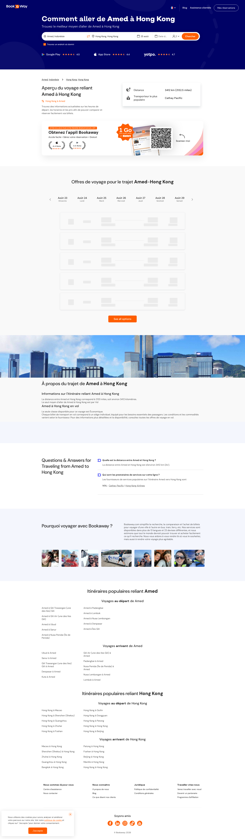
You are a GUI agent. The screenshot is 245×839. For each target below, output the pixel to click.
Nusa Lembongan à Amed (97, 674)
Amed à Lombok (92, 613)
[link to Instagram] (124, 823)
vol (172, 417)
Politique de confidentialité (146, 789)
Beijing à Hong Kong (94, 756)
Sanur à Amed (49, 658)
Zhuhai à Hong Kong (52, 756)
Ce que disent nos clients (104, 797)
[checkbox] (44, 44)
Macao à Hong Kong (52, 746)
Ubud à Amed (49, 652)
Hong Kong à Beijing (94, 731)
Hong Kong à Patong (94, 720)
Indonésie (54, 79)
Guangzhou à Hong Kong (54, 761)
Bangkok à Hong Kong (53, 767)
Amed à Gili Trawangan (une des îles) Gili (56, 609)
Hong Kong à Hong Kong (96, 726)
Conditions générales (144, 793)
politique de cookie (53, 820)
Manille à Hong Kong (94, 761)
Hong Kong (71, 79)
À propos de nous (100, 789)
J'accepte (38, 830)
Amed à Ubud (49, 624)
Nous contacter (50, 793)
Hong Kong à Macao (52, 710)
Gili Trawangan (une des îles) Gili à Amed (57, 665)
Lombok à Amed (92, 679)
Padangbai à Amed (93, 661)
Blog (94, 793)
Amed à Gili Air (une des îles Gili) (56, 618)
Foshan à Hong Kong (94, 751)
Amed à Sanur (49, 629)
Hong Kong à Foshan (52, 731)
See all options (122, 319)
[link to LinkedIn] (117, 823)
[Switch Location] (88, 36)
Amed (45, 79)
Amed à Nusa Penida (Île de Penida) (56, 636)
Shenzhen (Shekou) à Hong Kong (58, 751)
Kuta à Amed (48, 676)
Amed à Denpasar (93, 623)
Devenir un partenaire (187, 793)
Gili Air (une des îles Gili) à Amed (97, 654)
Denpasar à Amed (51, 671)
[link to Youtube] (139, 823)
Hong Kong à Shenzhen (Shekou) (58, 715)
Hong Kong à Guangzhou (54, 720)
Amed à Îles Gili (92, 628)
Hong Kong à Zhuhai (52, 726)
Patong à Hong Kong (94, 746)
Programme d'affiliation (187, 797)
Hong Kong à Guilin (93, 710)
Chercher (190, 36)
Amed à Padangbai (93, 607)
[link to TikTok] (132, 823)
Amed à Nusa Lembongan (97, 618)
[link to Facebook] (110, 823)
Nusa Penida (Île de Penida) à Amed (99, 668)
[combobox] (64, 36)
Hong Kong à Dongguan (95, 715)
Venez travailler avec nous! (189, 789)
